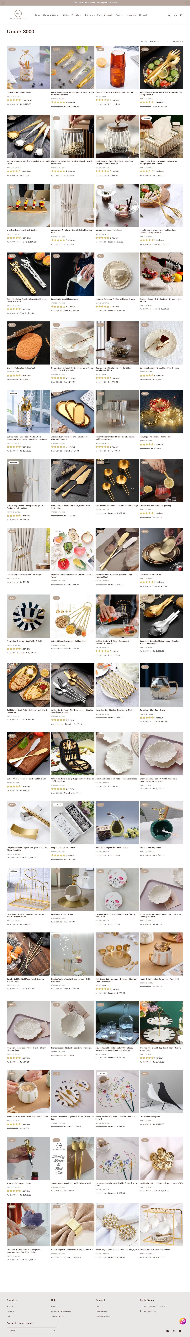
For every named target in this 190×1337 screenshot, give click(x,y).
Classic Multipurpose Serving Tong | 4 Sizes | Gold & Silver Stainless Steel (72, 93)
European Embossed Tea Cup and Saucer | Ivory (115, 299)
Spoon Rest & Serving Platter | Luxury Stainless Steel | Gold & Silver (159, 642)
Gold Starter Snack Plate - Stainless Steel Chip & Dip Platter (27, 711)
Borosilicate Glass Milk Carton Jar (65, 299)
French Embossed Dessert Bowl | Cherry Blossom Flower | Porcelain (160, 915)
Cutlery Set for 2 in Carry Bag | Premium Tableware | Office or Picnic (72, 780)
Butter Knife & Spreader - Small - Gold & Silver (26, 779)
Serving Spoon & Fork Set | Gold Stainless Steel (71, 1183)
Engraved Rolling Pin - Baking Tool (21, 368)
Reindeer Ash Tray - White (62, 914)
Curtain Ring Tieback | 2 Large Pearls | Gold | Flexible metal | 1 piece (26, 507)
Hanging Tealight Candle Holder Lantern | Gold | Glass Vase (71, 980)
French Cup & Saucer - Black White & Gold (24, 641)
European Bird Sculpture (150, 1117)
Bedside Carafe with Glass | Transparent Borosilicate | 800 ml (112, 642)
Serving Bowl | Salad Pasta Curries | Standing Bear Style (161, 1315)
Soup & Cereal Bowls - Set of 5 (64, 848)
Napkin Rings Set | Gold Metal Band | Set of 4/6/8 (72, 1250)
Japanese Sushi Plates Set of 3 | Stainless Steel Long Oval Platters (70, 438)
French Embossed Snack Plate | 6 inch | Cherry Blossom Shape (26, 1049)
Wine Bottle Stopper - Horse (19, 1183)
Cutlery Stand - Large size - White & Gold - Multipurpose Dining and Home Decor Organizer (27, 438)
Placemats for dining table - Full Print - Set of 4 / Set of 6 (116, 1118)
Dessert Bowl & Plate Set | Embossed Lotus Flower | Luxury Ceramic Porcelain (72, 369)
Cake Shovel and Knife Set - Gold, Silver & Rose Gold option (70, 507)
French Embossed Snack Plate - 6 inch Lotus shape (116, 779)
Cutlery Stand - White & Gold (19, 92)
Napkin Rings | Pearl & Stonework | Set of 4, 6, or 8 (117, 1250)
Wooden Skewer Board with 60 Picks (22, 230)
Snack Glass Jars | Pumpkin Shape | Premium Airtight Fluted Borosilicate (114, 162)
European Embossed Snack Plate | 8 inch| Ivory (159, 368)
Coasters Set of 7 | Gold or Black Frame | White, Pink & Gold (116, 915)
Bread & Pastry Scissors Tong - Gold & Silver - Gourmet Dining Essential (158, 231)
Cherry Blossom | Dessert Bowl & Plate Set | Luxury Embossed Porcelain (158, 780)
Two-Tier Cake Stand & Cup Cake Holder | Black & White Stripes (160, 1049)
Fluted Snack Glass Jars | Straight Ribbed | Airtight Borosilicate (72, 162)
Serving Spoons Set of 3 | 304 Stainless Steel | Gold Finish (28, 162)
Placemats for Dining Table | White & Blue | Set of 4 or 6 (116, 1184)
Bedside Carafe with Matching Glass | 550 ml (114, 92)
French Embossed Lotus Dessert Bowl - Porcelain (71, 1048)
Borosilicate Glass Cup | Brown (152, 710)
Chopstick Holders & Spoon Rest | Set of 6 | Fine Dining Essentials (27, 849)
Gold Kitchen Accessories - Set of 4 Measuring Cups (117, 506)
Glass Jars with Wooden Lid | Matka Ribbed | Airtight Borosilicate (114, 369)
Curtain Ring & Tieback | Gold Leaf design (24, 575)
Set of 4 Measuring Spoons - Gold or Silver (68, 641)
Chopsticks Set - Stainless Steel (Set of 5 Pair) (114, 710)
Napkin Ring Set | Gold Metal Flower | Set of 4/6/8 (161, 1183)
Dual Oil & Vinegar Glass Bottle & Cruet (112, 848)
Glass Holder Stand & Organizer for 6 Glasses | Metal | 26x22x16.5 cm (26, 915)
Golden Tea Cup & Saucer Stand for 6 (155, 1250)
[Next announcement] (187, 3)
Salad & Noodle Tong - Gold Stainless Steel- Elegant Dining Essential (161, 93)
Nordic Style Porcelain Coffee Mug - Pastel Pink (159, 979)
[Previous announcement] (3, 3)
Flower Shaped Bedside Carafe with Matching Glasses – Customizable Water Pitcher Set (114, 1049)
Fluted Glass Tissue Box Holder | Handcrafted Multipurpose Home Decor (158, 162)
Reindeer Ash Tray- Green (150, 848)
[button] (51, 15)
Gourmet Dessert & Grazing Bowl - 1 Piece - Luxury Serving (161, 300)
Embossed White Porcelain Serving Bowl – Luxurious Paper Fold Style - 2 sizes (24, 1251)
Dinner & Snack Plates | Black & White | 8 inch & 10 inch (72, 1118)
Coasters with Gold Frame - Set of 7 (66, 1314)
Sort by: (144, 41)
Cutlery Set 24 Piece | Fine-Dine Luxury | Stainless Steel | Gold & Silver (72, 711)
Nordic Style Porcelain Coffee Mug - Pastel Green (27, 1117)
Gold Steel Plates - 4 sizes (150, 575)
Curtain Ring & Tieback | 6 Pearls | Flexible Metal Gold (71, 231)
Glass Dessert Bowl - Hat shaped (109, 230)
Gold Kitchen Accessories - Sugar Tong (155, 506)
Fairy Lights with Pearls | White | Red (156, 437)
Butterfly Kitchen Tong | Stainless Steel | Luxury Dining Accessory (27, 300)
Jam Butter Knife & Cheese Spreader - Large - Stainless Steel (114, 576)
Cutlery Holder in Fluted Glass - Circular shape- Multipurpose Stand (115, 438)
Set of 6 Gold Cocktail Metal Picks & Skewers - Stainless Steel (26, 980)
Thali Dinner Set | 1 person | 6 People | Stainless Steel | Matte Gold (116, 980)
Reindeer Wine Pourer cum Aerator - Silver (114, 1314)
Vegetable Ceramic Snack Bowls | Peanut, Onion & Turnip (72, 576)
